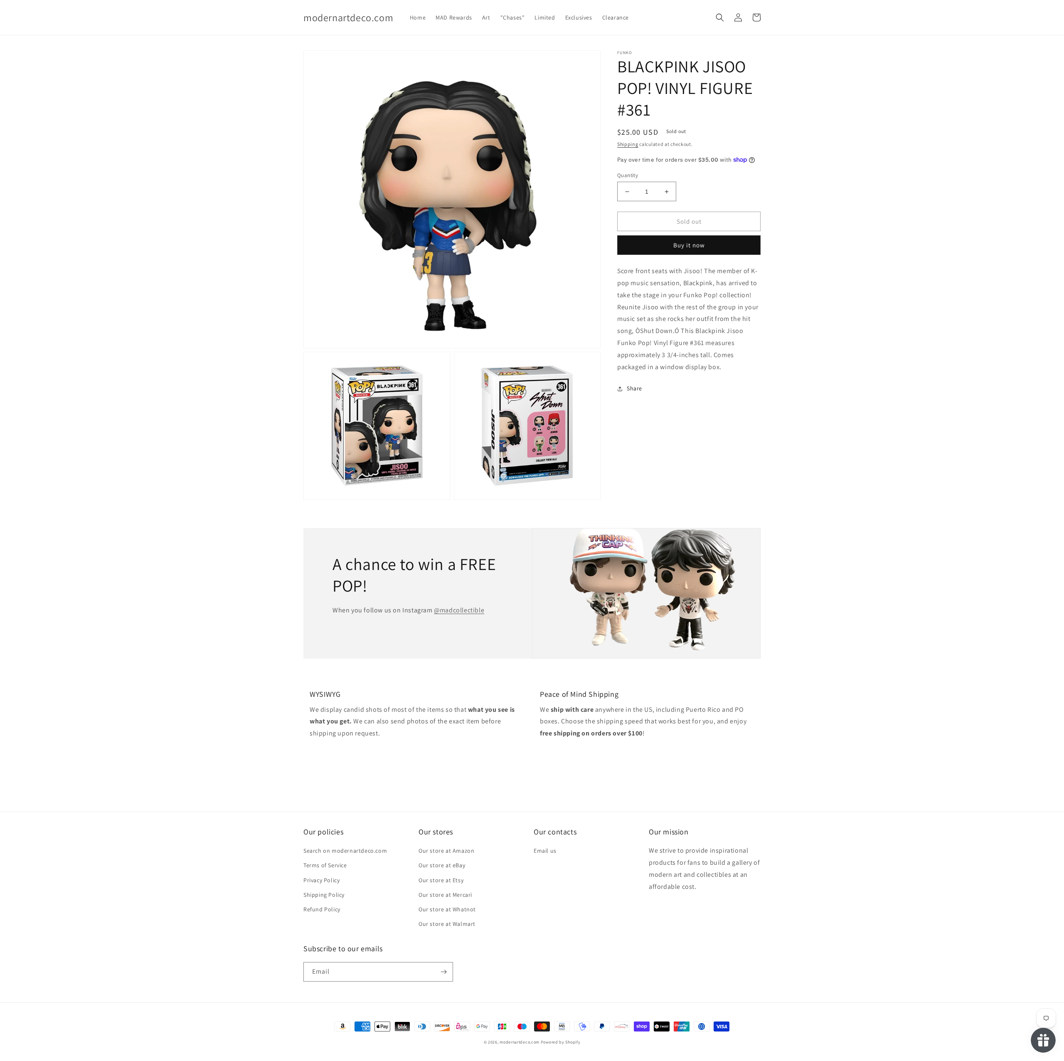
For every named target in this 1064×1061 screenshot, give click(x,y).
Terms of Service (325, 865)
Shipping (627, 144)
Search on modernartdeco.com (345, 850)
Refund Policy (321, 909)
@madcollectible (459, 610)
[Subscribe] (443, 972)
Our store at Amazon (446, 850)
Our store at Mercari (445, 894)
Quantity (627, 175)
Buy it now (689, 245)
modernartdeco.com (519, 1042)
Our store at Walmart (447, 924)
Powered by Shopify (561, 1042)
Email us (545, 850)
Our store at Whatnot (447, 909)
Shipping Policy (324, 894)
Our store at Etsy (441, 880)
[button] (720, 17)
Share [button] (634, 388)
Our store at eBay (442, 865)
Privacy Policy (321, 880)
